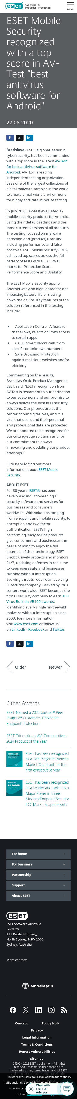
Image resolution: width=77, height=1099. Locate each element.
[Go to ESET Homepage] (28, 6)
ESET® (34, 490)
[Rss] (64, 1012)
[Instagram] (51, 1012)
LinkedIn (19, 629)
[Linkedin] (38, 1012)
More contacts (16, 960)
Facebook (36, 629)
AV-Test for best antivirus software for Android (36, 167)
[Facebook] (13, 1012)
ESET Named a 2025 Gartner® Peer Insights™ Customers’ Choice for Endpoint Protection (34, 718)
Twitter (58, 629)
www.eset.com (26, 623)
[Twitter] (25, 1012)
